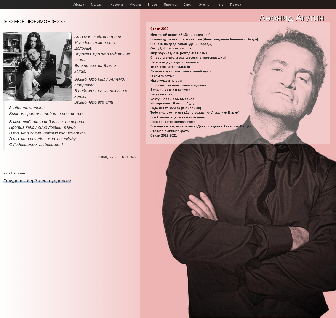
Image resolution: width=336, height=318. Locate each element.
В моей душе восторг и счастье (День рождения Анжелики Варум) (204, 39)
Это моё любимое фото (169, 131)
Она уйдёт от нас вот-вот (170, 48)
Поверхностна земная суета (172, 121)
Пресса (235, 4)
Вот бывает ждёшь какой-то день (177, 117)
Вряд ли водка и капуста (170, 89)
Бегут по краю (161, 94)
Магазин (97, 4)
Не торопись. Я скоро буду (172, 103)
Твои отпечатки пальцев (170, 67)
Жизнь (204, 4)
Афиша (78, 4)
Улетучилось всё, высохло (172, 99)
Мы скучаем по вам (166, 80)
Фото (219, 4)
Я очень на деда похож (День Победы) (181, 44)
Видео (152, 4)
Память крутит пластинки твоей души (181, 71)
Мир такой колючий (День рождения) (180, 34)
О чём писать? (162, 76)
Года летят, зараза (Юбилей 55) (175, 108)
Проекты (170, 4)
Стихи (188, 4)
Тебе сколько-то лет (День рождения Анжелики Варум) (195, 112)
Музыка (135, 4)
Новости (116, 4)
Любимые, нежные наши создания (178, 85)
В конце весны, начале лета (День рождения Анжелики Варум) (201, 126)
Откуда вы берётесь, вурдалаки (37, 180)
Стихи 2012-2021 (163, 135)
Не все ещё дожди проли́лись (174, 62)
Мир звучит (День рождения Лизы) (178, 53)
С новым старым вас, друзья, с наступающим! (188, 57)
